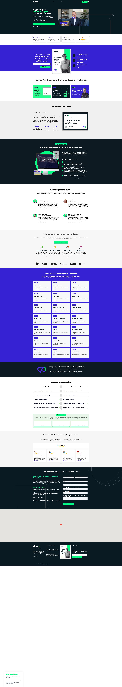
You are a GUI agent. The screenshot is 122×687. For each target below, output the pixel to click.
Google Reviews (69, 1)
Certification (53, 1)
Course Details (59, 1)
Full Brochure (85, 1)
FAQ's (64, 1)
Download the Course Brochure (61, 242)
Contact (79, 1)
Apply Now (75, 1)
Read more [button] (36, 460)
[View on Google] (35, 452)
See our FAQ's (39, 26)
